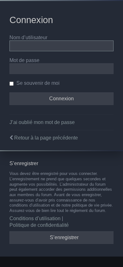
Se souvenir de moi (37, 83)
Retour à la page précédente (46, 137)
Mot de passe (24, 60)
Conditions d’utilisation (35, 218)
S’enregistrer (64, 237)
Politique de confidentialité (39, 225)
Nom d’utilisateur (28, 37)
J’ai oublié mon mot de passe (42, 122)
